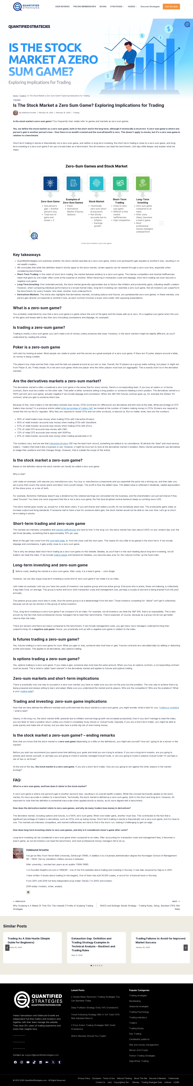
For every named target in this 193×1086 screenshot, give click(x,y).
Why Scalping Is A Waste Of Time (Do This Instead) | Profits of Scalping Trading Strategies (53, 905)
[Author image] (15, 112)
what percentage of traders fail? (77, 408)
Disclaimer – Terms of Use (103, 1078)
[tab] (91, 965)
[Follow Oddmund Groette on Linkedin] (28, 892)
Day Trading (135, 1033)
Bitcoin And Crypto (138, 1050)
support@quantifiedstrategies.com (42, 1055)
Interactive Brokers (58, 443)
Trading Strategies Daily (151, 1082)
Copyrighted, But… (122, 1082)
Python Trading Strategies (142, 1055)
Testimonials (173, 1078)
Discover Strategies (150, 6)
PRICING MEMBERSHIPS (84, 6)
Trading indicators (138, 1017)
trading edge (26, 691)
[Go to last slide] (7, 948)
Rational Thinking (124, 1078)
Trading (17, 100)
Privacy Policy (84, 1078)
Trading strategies (138, 995)
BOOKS (103, 6)
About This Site (140, 1078)
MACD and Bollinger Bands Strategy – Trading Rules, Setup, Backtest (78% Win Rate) (140, 905)
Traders (133, 1023)
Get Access (171, 6)
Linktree (167, 1082)
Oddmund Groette (29, 113)
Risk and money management (144, 1044)
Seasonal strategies (138, 1006)
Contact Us (100, 1082)
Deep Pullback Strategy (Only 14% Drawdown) (94, 1007)
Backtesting (135, 1001)
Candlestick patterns (139, 1039)
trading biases (60, 555)
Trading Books (136, 1028)
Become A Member (157, 1078)
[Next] (186, 948)
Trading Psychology (139, 1012)
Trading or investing (169, 707)
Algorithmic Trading (139, 1061)
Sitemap (135, 1082)
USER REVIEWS (62, 6)
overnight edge (57, 540)
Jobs (109, 1082)
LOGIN (176, 1082)
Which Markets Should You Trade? (88, 1036)
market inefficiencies (66, 529)
